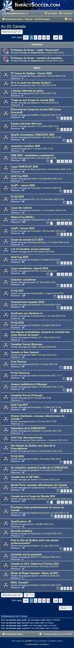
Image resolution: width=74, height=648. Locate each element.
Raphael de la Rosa (40, 513)
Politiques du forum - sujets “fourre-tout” (35, 50)
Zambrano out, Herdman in (27, 313)
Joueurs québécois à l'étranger (29, 384)
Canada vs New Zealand (25, 352)
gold (33, 282)
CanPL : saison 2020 (23, 185)
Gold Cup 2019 (19, 257)
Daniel (34, 178)
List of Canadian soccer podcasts (30, 249)
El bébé (34, 459)
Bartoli (34, 479)
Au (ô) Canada (13, 26)
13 (66, 223)
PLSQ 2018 (17, 322)
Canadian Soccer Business (26, 344)
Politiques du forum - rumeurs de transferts (36, 58)
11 (58, 223)
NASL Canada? (19, 582)
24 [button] (55, 37)
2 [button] (35, 37)
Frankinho (35, 325)
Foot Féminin (19, 361)
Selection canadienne (23, 279)
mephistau (35, 431)
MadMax (35, 115)
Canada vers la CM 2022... (26, 477)
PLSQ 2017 (17, 290)
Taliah (33, 347)
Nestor (34, 451)
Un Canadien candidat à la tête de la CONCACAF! (39, 467)
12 (62, 223)
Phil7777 (35, 557)
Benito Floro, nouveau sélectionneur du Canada (39, 485)
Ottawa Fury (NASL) (22, 217)
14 (58, 161)
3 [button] (39, 37)
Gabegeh (35, 260)
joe (32, 524)
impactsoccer (37, 52)
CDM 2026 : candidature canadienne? (32, 155)
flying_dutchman (38, 76)
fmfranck (35, 585)
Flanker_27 (36, 337)
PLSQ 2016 (17, 456)
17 (70, 161)
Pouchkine (36, 137)
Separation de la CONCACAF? (28, 428)
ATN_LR (35, 199)
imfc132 (34, 93)
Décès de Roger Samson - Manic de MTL (34, 573)
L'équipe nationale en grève (27, 90)
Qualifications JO (21, 521)
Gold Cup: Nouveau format (26, 437)
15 (62, 161)
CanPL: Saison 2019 (22, 228)
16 (66, 161)
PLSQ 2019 (17, 196)
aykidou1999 (37, 293)
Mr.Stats (35, 546)
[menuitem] (65, 13)
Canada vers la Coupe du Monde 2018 (33, 496)
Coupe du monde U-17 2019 (27, 239)
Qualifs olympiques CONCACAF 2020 (32, 134)
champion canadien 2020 (25, 146)
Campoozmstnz (38, 220)
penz (33, 126)
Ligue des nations (21, 207)
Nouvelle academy (21, 530)
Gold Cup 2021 (19, 176)
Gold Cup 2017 (19, 404)
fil (31, 251)
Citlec (33, 85)
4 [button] (44, 37)
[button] (26, 37)
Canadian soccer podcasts (26, 554)
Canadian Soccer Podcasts (26, 395)
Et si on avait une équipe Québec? (31, 82)
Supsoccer (36, 533)
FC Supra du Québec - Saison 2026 (31, 73)
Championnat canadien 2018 (27, 302)
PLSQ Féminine (20, 373)
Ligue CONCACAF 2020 (24, 166)
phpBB (28, 641)
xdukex (34, 387)
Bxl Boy (34, 566)
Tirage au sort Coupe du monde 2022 (32, 100)
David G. (35, 576)
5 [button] (48, 37)
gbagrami (35, 103)
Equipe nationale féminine (26, 123)
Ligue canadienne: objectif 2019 (29, 268)
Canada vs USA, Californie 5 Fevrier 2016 (35, 563)
